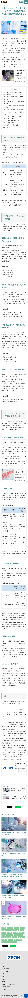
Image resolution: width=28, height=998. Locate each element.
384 (17, 927)
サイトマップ (4, 989)
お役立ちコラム (5, 981)
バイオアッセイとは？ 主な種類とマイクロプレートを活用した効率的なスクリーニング (13, 875)
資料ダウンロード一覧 (20, 1)
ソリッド (10, 927)
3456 (11, 939)
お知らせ (22, 937)
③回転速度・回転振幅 (13, 121)
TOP (3, 963)
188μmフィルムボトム (19, 932)
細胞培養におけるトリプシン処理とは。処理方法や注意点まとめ (13, 833)
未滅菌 (5, 930)
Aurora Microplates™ (17, 750)
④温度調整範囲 (11, 123)
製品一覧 (4, 966)
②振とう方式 (10, 118)
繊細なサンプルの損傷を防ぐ (15, 110)
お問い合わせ (22, 1)
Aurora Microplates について (9, 984)
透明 (12, 930)
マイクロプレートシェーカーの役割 (14, 95)
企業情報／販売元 (6, 987)
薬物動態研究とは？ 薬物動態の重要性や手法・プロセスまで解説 (13, 896)
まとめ (6, 127)
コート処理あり (19, 935)
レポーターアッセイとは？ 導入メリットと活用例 (13, 854)
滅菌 (10, 932)
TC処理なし (6, 942)
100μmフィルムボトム (8, 935)
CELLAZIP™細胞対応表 (7, 968)
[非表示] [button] (16, 89)
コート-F (14, 942)
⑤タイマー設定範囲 (12, 125)
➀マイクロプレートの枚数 (14, 116)
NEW (5, 939)
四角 (23, 927)
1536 (15, 937)
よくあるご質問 (5, 971)
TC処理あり (18, 939)
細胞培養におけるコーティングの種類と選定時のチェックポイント (13, 917)
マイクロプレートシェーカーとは (13, 92)
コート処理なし (7, 937)
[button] (26, 2)
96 (22, 930)
